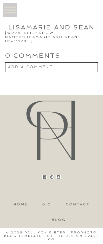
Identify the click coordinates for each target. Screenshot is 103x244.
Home (20, 204)
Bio (47, 204)
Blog (59, 220)
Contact (78, 204)
